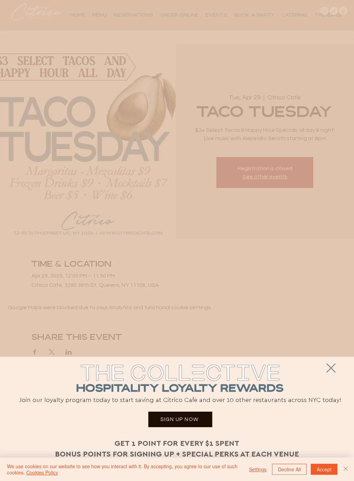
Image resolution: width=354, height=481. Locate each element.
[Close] (346, 469)
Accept (324, 469)
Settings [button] (258, 469)
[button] (331, 368)
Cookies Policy (42, 472)
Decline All (289, 469)
